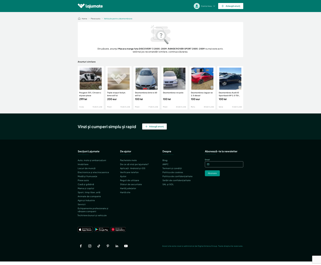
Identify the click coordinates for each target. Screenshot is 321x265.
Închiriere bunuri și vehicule (92, 215)
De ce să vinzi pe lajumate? (134, 164)
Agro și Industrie (86, 200)
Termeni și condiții (172, 168)
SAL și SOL (168, 184)
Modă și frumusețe (87, 176)
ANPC (166, 164)
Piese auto (95, 18)
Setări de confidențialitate (177, 180)
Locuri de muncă (86, 168)
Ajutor (123, 176)
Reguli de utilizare (129, 180)
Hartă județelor (128, 188)
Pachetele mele (128, 160)
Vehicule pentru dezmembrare (118, 18)
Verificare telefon (129, 172)
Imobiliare (83, 164)
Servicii (82, 204)
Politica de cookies (173, 172)
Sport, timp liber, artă (89, 192)
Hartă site (125, 192)
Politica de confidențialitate (178, 176)
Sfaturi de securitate (131, 184)
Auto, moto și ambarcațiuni (92, 160)
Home (84, 18)
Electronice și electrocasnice (93, 172)
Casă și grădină (86, 184)
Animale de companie (89, 196)
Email (207, 159)
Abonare (212, 173)
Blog (165, 160)
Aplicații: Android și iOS (132, 168)
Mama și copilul (86, 188)
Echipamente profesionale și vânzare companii (93, 210)
